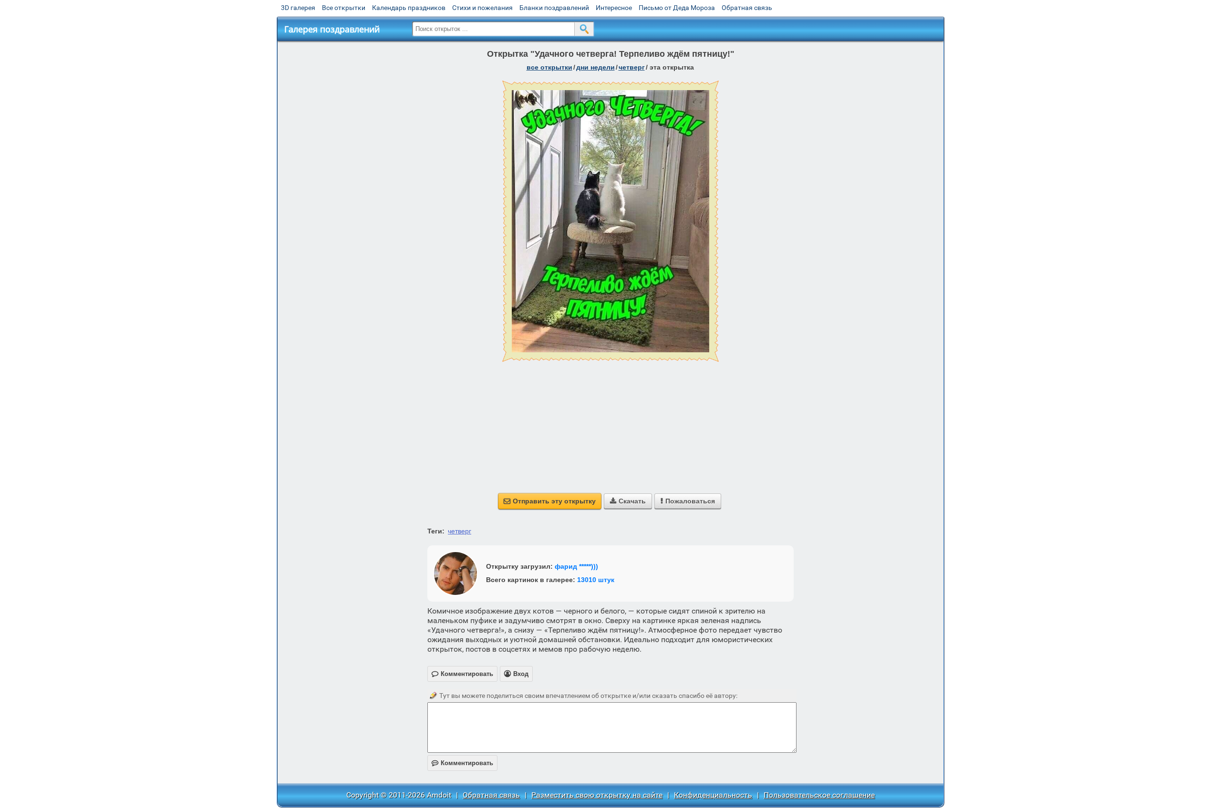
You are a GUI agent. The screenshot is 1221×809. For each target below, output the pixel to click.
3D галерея (298, 7)
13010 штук (595, 580)
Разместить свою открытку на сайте (596, 794)
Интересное (614, 7)
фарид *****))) (576, 566)
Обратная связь (747, 7)
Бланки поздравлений (554, 7)
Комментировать (462, 763)
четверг (632, 67)
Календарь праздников (408, 7)
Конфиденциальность (713, 794)
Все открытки (343, 7)
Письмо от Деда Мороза (677, 7)
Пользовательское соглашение (819, 794)
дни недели (595, 67)
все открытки (549, 67)
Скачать (628, 501)
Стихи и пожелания (482, 7)
